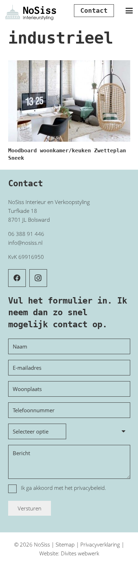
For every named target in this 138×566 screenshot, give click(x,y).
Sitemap (65, 544)
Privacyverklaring (100, 544)
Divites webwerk (80, 553)
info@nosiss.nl (25, 242)
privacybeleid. (90, 487)
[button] (129, 10)
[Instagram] (38, 278)
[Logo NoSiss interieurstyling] (31, 11)
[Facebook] (17, 278)
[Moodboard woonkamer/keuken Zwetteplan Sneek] (69, 101)
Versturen (29, 508)
